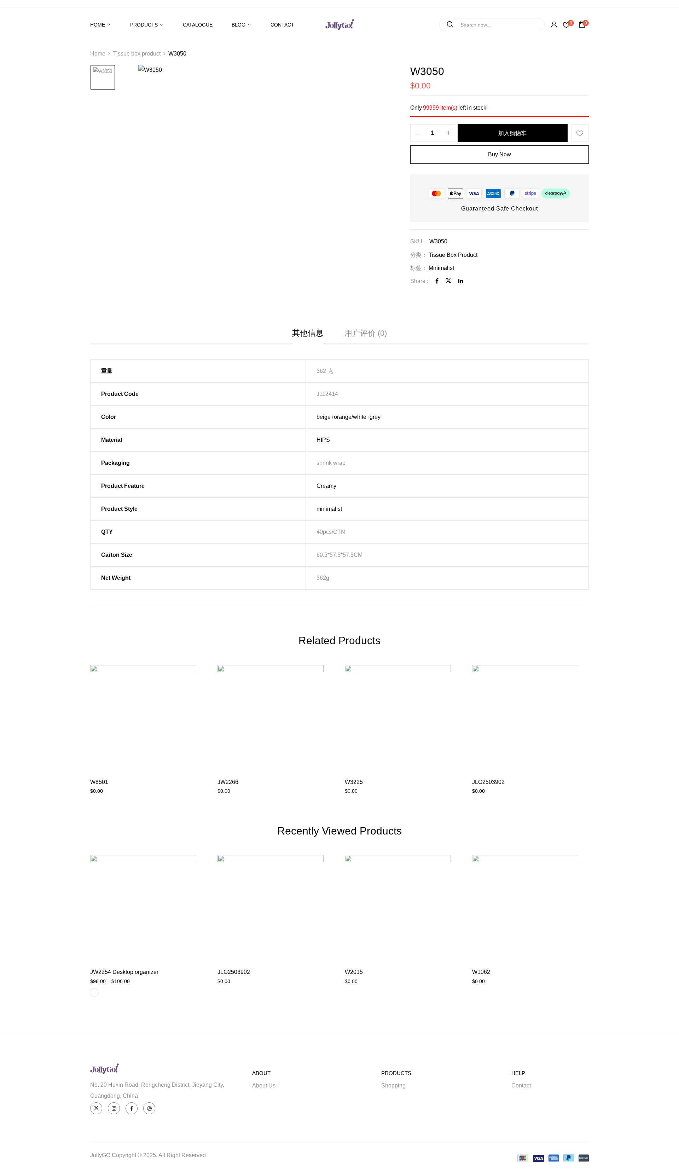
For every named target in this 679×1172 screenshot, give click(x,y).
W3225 (354, 782)
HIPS (323, 440)
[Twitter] (448, 281)
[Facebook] (437, 281)
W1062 (481, 972)
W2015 (354, 972)
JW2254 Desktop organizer (124, 972)
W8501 (99, 782)
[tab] (307, 335)
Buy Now (499, 154)
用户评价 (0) (365, 333)
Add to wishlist (580, 133)
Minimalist (441, 268)
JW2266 (227, 782)
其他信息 (307, 333)
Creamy (326, 486)
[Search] (447, 24)
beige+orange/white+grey (349, 417)
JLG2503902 (488, 782)
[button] (583, 24)
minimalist (329, 509)
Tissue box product (137, 54)
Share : (419, 281)
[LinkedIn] (460, 281)
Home (97, 54)
